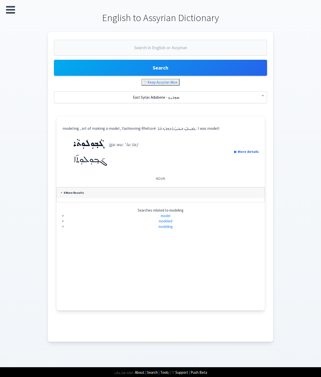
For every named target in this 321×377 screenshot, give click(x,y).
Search (160, 68)
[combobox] (160, 50)
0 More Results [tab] (74, 193)
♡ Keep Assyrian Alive (160, 82)
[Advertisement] (160, 275)
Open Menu (10, 10)
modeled (165, 221)
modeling (165, 226)
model (165, 215)
